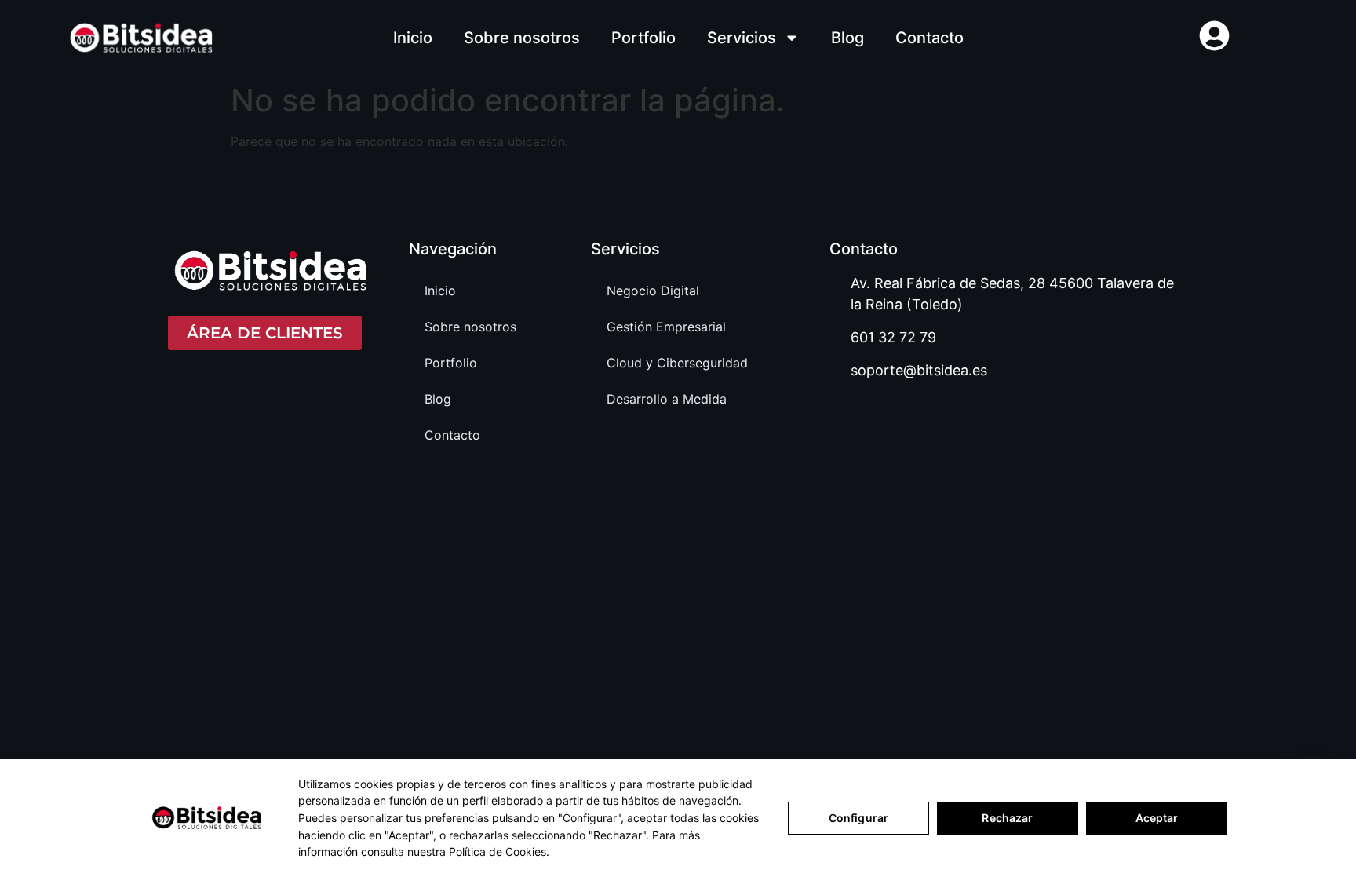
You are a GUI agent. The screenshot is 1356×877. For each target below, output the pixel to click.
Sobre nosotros (522, 37)
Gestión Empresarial (666, 326)
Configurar (858, 817)
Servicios (741, 37)
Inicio (412, 37)
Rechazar (1007, 817)
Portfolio (643, 37)
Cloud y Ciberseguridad (677, 363)
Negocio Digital (653, 290)
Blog (847, 37)
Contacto (929, 37)
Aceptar (1157, 817)
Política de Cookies (497, 851)
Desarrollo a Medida (667, 399)
